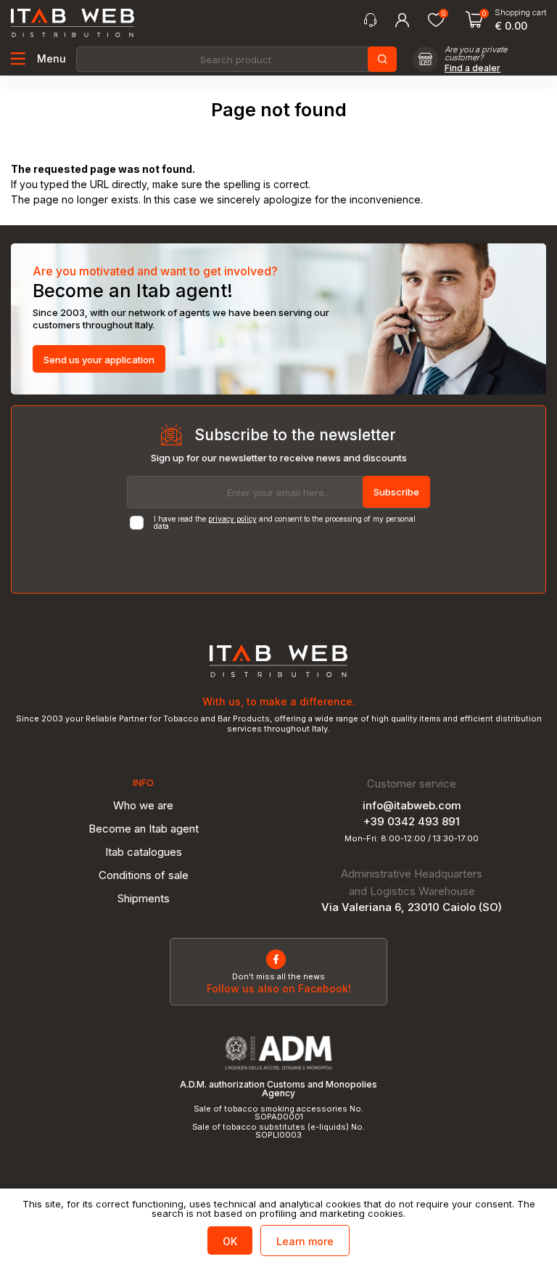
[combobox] (235, 59)
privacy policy (232, 518)
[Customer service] (370, 20)
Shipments (143, 898)
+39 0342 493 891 (411, 821)
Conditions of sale (144, 875)
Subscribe (396, 492)
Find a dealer (472, 68)
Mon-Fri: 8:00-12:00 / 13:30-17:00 (411, 839)
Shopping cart (520, 13)
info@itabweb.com (412, 805)
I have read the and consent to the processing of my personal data (285, 522)
